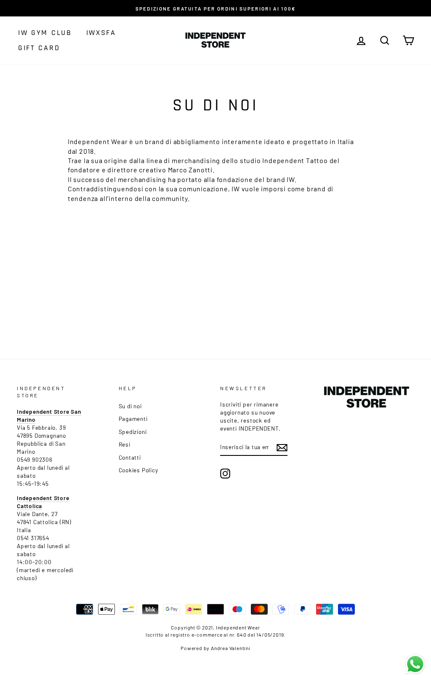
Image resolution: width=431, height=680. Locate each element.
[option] (215, 8)
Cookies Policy (138, 470)
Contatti (130, 457)
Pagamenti (133, 418)
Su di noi (130, 406)
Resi (124, 444)
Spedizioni (133, 431)
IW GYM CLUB (45, 32)
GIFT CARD (39, 48)
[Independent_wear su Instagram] (225, 474)
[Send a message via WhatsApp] (415, 664)
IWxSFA (101, 32)
